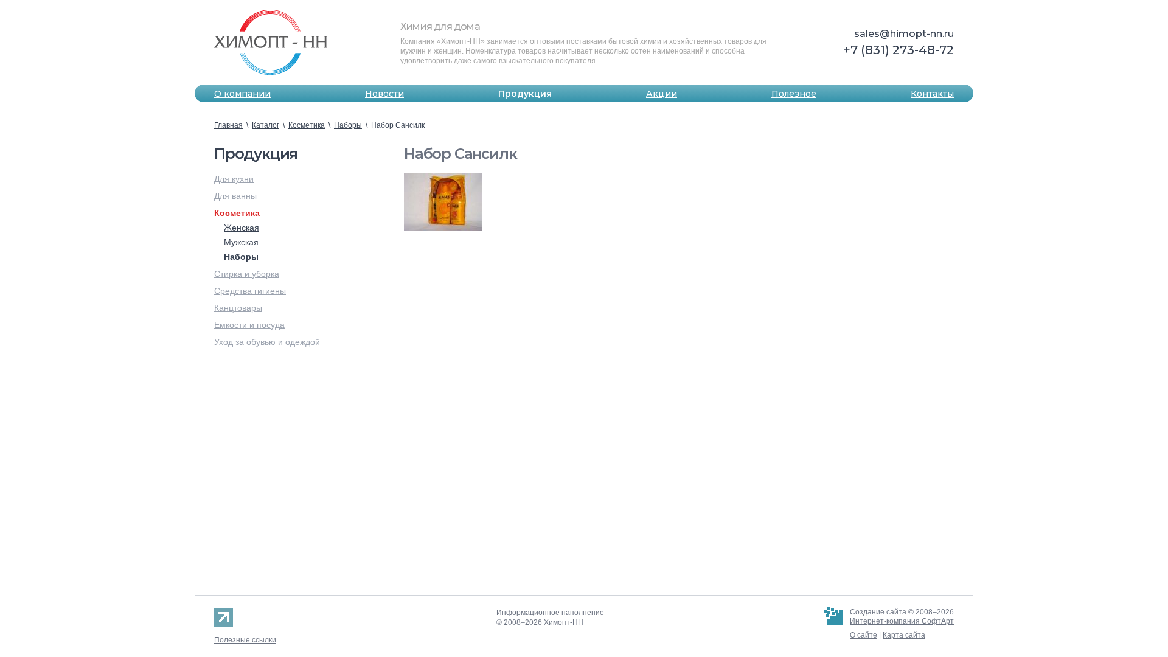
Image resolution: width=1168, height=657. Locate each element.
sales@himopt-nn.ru (904, 34)
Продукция (525, 93)
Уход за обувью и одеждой (267, 342)
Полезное (793, 93)
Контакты (932, 93)
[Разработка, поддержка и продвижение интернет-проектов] (833, 626)
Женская (241, 227)
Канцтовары (238, 308)
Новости (384, 93)
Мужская (241, 242)
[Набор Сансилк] (443, 202)
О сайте (863, 635)
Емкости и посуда (249, 325)
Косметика (306, 125)
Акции (661, 93)
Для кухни (234, 179)
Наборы (348, 125)
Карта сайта (904, 635)
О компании (242, 93)
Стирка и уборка (246, 274)
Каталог (265, 125)
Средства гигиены (250, 291)
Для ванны (235, 196)
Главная (228, 125)
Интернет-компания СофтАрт (902, 621)
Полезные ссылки (245, 640)
